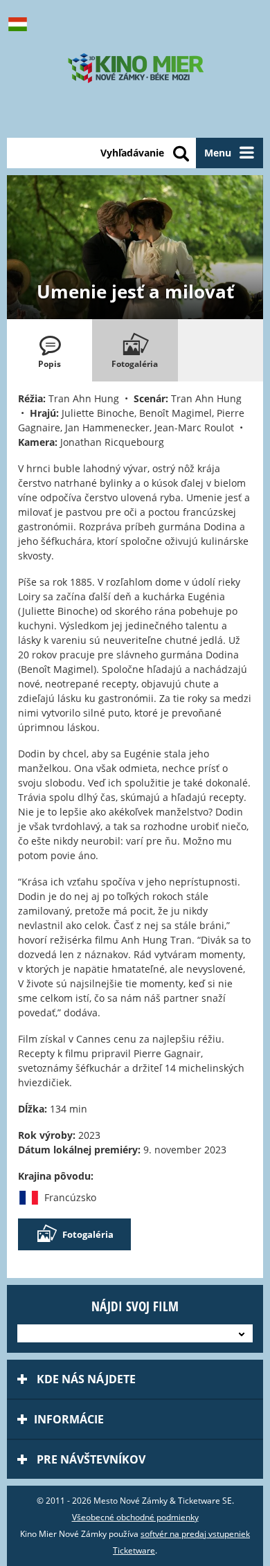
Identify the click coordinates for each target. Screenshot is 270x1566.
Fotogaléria (88, 1234)
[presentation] (49, 350)
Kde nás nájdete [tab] (85, 1379)
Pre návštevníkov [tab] (89, 1459)
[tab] (49, 350)
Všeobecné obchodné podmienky (135, 1517)
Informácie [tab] (69, 1419)
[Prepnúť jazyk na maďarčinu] (21, 24)
